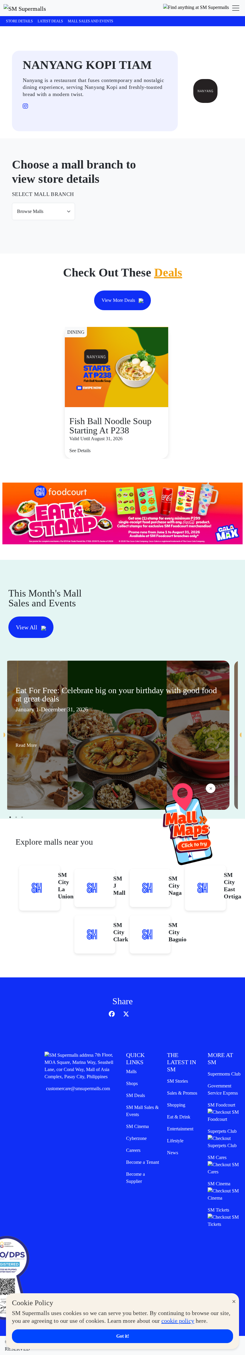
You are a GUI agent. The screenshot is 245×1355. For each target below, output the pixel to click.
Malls (131, 1071)
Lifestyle (175, 1140)
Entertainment (180, 1128)
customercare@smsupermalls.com (78, 1088)
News (172, 1152)
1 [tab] (10, 817)
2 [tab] (16, 817)
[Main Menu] (235, 8)
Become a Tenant (142, 1162)
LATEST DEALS (50, 21)
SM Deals (135, 1095)
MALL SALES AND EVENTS (90, 21)
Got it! (122, 1336)
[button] (196, 8)
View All (27, 627)
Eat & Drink (178, 1116)
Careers (133, 1150)
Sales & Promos (182, 1093)
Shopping (176, 1104)
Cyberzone (136, 1138)
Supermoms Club (224, 1073)
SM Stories (177, 1081)
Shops (132, 1083)
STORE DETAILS (19, 21)
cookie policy (177, 1320)
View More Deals (119, 300)
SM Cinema (137, 1126)
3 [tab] (22, 817)
